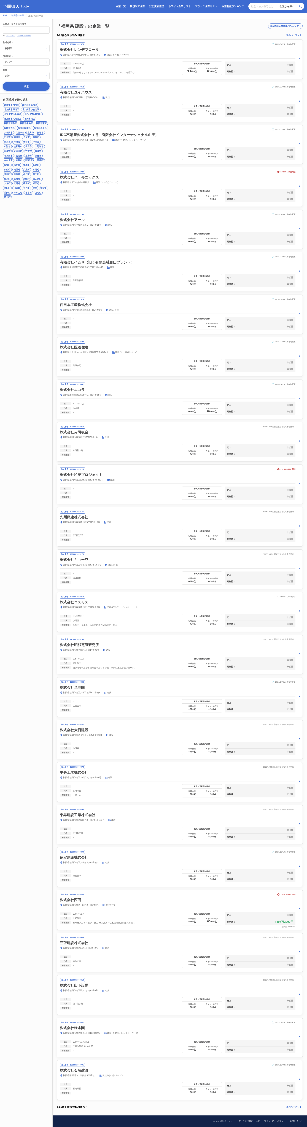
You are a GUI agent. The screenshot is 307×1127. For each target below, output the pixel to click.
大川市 (7, 142)
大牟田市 (8, 132)
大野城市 (39, 146)
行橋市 (17, 142)
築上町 (7, 197)
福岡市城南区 (24, 128)
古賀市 (28, 151)
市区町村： (8, 56)
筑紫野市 (18, 146)
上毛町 (38, 192)
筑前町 (17, 179)
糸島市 (19, 160)
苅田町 (7, 192)
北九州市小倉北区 (30, 109)
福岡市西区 (9, 128)
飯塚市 (40, 132)
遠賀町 (17, 174)
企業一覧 (121, 6)
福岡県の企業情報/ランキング (284, 26)
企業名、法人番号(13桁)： (15, 24)
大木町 (7, 183)
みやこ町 (18, 192)
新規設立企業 (137, 6)
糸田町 (7, 188)
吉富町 (28, 192)
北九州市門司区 (11, 105)
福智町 (43, 188)
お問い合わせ (296, 1121)
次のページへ (292, 35)
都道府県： (8, 42)
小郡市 (7, 146)
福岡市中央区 (26, 123)
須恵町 (26, 165)
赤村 (35, 188)
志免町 (17, 165)
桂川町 (7, 179)
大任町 (26, 188)
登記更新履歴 (156, 6)
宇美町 (40, 160)
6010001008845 (24, 35)
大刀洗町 (37, 179)
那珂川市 (29, 160)
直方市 (31, 132)
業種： (6, 70)
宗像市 (7, 151)
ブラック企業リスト (206, 6)
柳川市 (17, 137)
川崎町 (17, 188)
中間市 (36, 142)
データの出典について (249, 1121)
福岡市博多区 (10, 123)
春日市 (28, 146)
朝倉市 (38, 155)
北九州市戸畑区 (11, 109)
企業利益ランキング (233, 6)
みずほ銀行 (10, 35)
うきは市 (8, 155)
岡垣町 (7, 174)
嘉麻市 (28, 155)
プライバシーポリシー (275, 1121)
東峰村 (26, 179)
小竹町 (26, 174)
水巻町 (36, 169)
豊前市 (26, 142)
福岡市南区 (41, 123)
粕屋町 (17, 169)
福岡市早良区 (40, 128)
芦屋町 (26, 169)
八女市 (26, 137)
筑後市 (36, 137)
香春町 (26, 183)
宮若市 (19, 155)
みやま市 (8, 160)
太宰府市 (18, 151)
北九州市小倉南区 (12, 114)
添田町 (36, 183)
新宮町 (36, 165)
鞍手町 (36, 174)
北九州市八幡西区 (12, 118)
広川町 (17, 183)
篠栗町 (7, 165)
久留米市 (20, 132)
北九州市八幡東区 (32, 114)
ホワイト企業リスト (179, 6)
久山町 (7, 169)
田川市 (7, 137)
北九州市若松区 (29, 105)
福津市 (38, 151)
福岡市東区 (29, 118)
